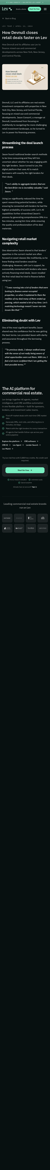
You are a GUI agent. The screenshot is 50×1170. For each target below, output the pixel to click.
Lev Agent (17, 445)
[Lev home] (7, 9)
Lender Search (32, 445)
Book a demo (21, 9)
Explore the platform (10, 441)
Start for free (34, 9)
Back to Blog (10, 18)
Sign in (34, 487)
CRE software (30, 441)
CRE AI (5, 445)
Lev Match (6, 449)
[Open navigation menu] (45, 9)
